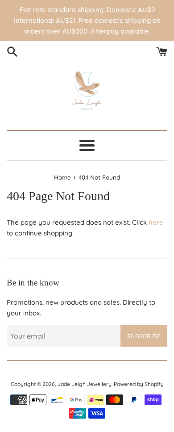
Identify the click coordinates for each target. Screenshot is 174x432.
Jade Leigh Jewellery (85, 384)
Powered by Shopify (139, 384)
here (156, 222)
